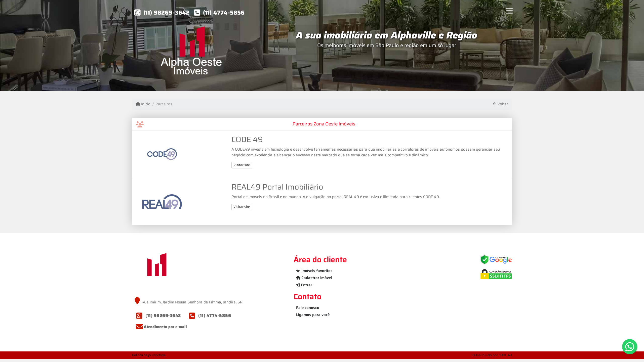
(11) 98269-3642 (166, 12)
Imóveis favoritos (317, 271)
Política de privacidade (149, 355)
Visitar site (241, 165)
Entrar (306, 285)
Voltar (502, 104)
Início (145, 104)
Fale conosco (307, 308)
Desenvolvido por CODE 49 (491, 355)
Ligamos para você (313, 315)
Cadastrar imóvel (316, 278)
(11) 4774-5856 (224, 12)
